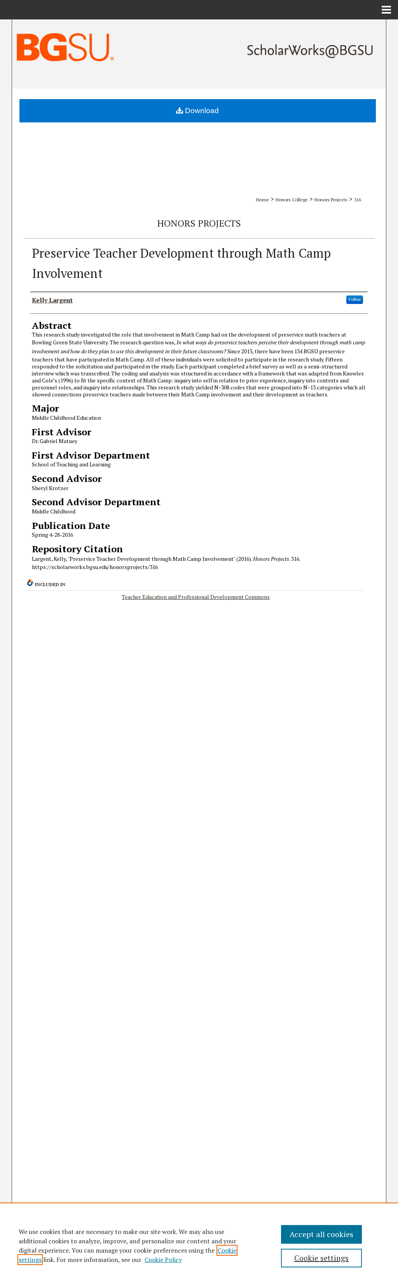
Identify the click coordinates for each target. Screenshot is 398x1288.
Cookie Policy (163, 1259)
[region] (199, 1245)
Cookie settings (321, 1258)
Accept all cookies (321, 1234)
